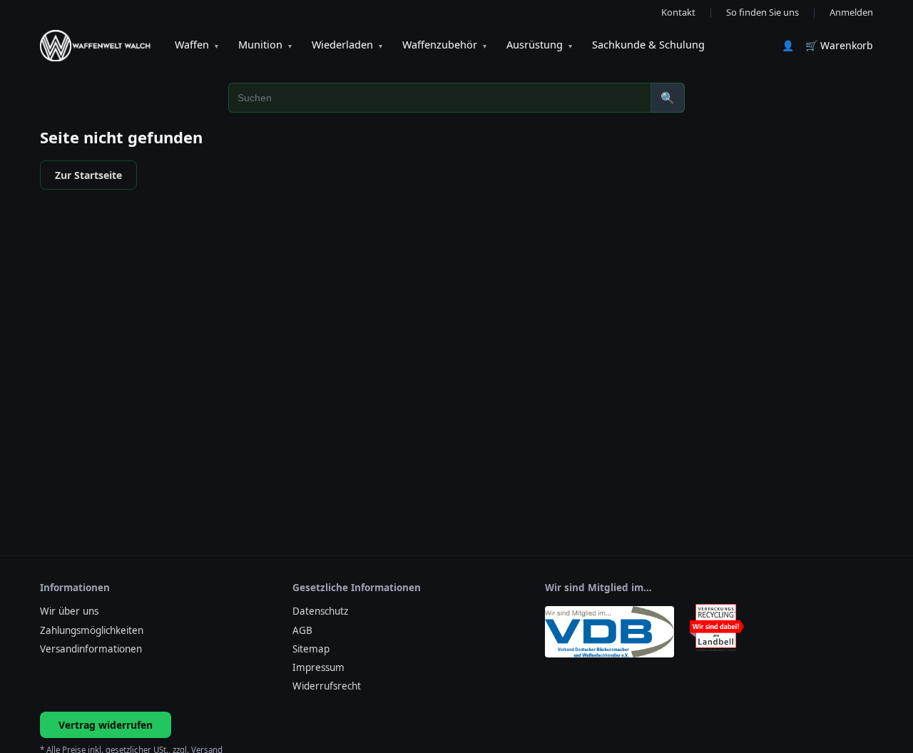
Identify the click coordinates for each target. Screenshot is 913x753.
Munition (265, 44)
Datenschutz (320, 611)
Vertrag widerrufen (105, 725)
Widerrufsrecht (326, 686)
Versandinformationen (91, 648)
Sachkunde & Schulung (648, 44)
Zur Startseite (88, 175)
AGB (302, 630)
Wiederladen (347, 44)
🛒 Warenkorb (839, 45)
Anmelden (851, 12)
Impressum (318, 667)
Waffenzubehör (444, 44)
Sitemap (311, 648)
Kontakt (678, 12)
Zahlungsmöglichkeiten (91, 630)
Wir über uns (69, 611)
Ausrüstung (539, 44)
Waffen (196, 44)
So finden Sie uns (762, 12)
